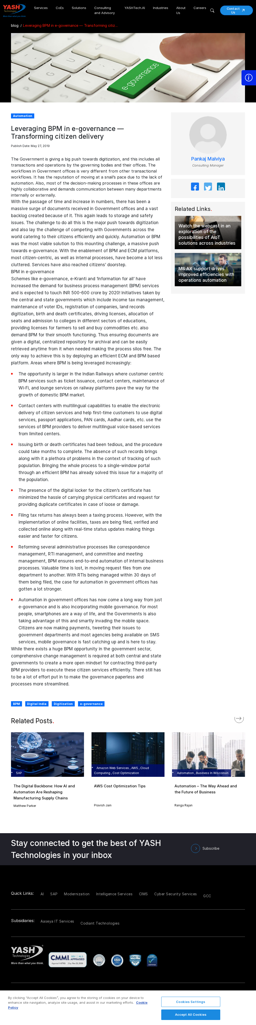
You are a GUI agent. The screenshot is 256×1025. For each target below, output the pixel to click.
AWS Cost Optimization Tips (120, 786)
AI (42, 894)
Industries (160, 8)
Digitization (63, 704)
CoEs (60, 8)
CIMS (143, 894)
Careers (200, 8)
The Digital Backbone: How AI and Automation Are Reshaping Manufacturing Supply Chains (44, 792)
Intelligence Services (114, 894)
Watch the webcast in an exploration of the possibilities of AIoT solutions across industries (207, 234)
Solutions (79, 8)
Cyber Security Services (175, 894)
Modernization (77, 894)
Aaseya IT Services (57, 921)
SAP (54, 894)
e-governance (91, 704)
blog (14, 25)
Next (244, 717)
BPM (16, 704)
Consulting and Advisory (104, 10)
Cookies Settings (190, 1002)
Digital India (36, 704)
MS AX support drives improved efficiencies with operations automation (206, 274)
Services (41, 8)
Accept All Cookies (190, 1014)
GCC (207, 896)
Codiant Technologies (100, 923)
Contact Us (233, 10)
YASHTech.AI (134, 8)
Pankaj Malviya (208, 159)
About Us (181, 10)
